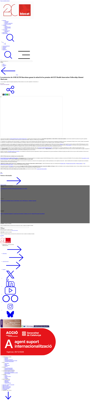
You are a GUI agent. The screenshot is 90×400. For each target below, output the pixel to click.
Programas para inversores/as (9, 369)
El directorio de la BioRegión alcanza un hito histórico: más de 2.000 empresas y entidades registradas (18, 200)
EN (5, 43)
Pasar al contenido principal (4, 0)
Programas (4, 20)
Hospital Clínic (62, 163)
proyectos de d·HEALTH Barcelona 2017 (45, 147)
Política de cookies (5, 385)
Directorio (6, 358)
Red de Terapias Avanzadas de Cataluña (11, 372)
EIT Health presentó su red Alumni (13, 151)
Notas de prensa (7, 30)
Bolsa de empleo (5, 33)
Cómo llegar (4, 253)
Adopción (4, 47)
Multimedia (6, 31)
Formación (6, 22)
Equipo (6, 364)
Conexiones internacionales (9, 361)
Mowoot (61, 144)
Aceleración (7, 21)
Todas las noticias (3, 184)
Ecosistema (6, 357)
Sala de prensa (4, 29)
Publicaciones (4, 32)
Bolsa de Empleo (7, 373)
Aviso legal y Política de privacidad (8, 384)
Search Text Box (3, 61)
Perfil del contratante (5, 388)
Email (1, 227)
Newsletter (6, 378)
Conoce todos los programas (9, 371)
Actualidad (4, 25)
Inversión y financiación (8, 23)
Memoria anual (7, 365)
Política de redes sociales (6, 386)
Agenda (6, 28)
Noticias (6, 375)
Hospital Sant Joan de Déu (71, 163)
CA (5, 44)
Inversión (4, 48)
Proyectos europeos (8, 24)
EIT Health (11, 166)
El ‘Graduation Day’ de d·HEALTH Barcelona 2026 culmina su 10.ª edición (13, 188)
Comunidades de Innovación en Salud (11, 360)
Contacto (4, 269)
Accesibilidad (4, 389)
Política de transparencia (6, 387)
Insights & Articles (8, 27)
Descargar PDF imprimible (4, 84)
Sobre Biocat (4, 49)
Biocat (1, 173)
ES (2, 42)
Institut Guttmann (79, 163)
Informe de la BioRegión (9, 359)
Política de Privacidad (15, 230)
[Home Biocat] (17, 18)
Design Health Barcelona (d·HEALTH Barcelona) (9, 158)
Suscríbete (2, 235)
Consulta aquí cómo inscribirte (42, 168)
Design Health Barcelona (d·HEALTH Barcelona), (18, 138)
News (17, 74)
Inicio (3, 64)
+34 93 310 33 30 (5, 261)
